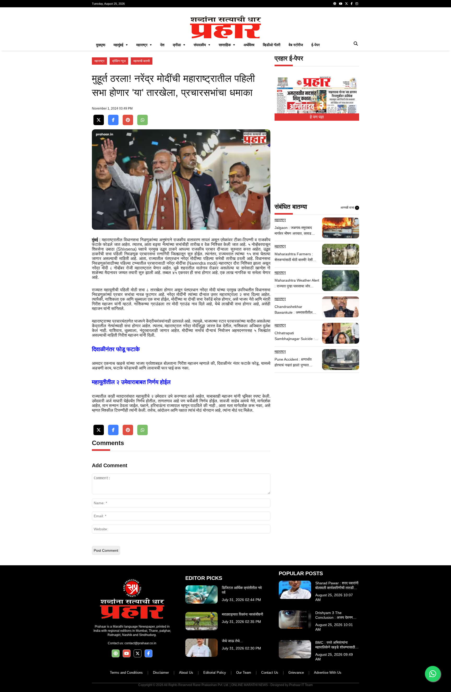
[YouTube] (340, 3)
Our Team (243, 673)
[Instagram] (356, 3)
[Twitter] (346, 3)
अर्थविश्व (249, 45)
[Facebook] (352, 3)
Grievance (296, 673)
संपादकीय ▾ (202, 45)
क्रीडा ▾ (179, 45)
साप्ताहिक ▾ (227, 45)
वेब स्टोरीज (296, 45)
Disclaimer (161, 673)
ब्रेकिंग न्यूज (119, 61)
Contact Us (269, 673)
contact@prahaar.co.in (140, 643)
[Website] (334, 3)
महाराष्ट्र (99, 61)
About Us (186, 673)
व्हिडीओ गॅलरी (271, 45)
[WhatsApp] (142, 120)
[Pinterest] (128, 120)
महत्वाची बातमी (141, 61)
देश (162, 45)
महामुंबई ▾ (121, 45)
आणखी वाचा (349, 207)
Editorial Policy (214, 673)
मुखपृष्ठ (100, 45)
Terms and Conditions (126, 673)
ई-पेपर (315, 45)
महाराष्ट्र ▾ (144, 45)
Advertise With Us (327, 673)
